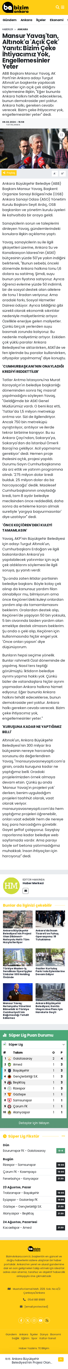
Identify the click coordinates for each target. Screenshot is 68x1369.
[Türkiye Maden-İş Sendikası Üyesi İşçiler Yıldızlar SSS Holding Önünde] (18, 957)
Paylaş (11, 173)
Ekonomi (56, 20)
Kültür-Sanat (48, 1338)
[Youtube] (40, 1320)
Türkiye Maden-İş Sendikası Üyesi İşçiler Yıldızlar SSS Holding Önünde (17, 973)
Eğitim (25, 1338)
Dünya (44, 1334)
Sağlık (15, 1338)
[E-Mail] (25, 891)
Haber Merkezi (33, 883)
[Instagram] (34, 1320)
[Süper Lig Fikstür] (63, 1136)
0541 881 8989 (36, 1299)
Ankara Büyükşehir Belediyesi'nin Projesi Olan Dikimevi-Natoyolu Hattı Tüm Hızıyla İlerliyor (17, 936)
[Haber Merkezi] (11, 885)
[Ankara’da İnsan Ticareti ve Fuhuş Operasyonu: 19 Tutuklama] (50, 919)
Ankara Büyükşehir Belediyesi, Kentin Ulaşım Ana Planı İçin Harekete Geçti (49, 1007)
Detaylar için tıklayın (34, 1123)
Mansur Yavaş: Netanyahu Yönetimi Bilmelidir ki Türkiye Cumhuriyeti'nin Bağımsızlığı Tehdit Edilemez (17, 1010)
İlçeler (41, 20)
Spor (34, 1338)
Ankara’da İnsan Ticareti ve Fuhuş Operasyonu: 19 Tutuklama (47, 935)
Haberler (7, 29)
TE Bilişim (43, 1348)
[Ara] (57, 7)
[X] (28, 1320)
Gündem (9, 20)
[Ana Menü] (62, 7)
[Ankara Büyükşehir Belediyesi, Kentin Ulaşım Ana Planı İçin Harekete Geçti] (50, 992)
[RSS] (47, 1320)
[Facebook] (21, 1320)
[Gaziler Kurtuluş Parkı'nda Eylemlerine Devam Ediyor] (50, 957)
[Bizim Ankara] (15, 7)
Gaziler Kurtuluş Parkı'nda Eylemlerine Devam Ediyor (50, 971)
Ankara (26, 20)
